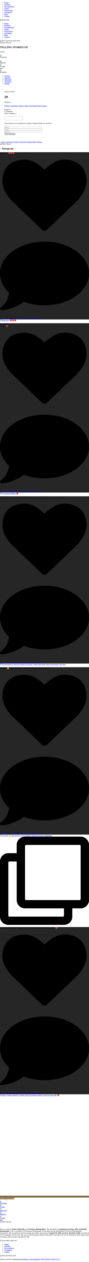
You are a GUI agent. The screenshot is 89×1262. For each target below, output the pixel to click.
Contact (7, 16)
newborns (7, 82)
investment (8, 12)
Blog (6, 14)
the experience (9, 6)
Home (6, 3)
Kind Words (8, 10)
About (6, 8)
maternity (7, 78)
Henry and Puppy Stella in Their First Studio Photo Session (21, 142)
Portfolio (7, 4)
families (7, 83)
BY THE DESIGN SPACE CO (49, 1259)
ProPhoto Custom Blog (30, 1259)
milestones (8, 80)
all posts (7, 76)
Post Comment (10, 134)
